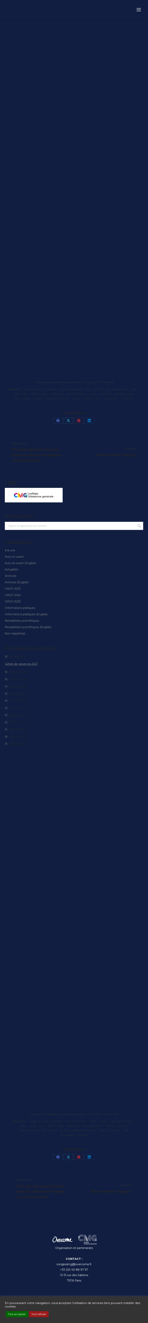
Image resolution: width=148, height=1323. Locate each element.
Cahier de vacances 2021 (21, 664)
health (17, 394)
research (88, 398)
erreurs (134, 389)
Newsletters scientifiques (65, 382)
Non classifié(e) (15, 633)
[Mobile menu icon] (138, 9)
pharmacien (106, 394)
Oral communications (76, 394)
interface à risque (39, 394)
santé (98, 398)
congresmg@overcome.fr (74, 1264)
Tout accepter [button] (17, 1314)
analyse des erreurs (34, 389)
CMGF (88, 389)
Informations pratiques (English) (26, 614)
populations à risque (124, 394)
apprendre (52, 389)
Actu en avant (14, 556)
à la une (10, 550)
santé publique (111, 398)
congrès (98, 389)
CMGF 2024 (13, 595)
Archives (10, 576)
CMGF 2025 (12, 601)
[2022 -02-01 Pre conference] (74, 208)
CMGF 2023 (13, 588)
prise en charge (22, 398)
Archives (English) (17, 582)
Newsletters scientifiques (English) (28, 627)
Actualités (11, 569)
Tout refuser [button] (38, 1314)
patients (93, 394)
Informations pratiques (20, 608)
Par (89, 382)
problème (37, 398)
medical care (57, 394)
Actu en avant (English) (20, 563)
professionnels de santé (56, 398)
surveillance (127, 398)
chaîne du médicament (71, 389)
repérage (76, 398)
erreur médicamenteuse (117, 389)
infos (25, 394)
